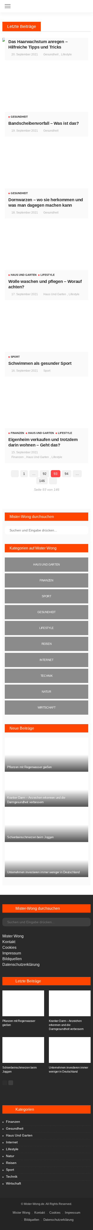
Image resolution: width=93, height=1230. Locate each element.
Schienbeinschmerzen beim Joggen (30, 837)
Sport (15, 357)
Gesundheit (50, 54)
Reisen (11, 1163)
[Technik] (46, 676)
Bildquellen (12, 959)
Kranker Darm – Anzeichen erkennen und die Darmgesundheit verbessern (66, 1025)
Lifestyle (66, 54)
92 (44, 474)
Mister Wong (13, 936)
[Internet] (46, 660)
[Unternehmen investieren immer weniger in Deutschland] (46, 860)
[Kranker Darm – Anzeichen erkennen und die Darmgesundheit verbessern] (46, 790)
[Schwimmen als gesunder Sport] (46, 335)
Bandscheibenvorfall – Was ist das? (43, 123)
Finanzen (17, 433)
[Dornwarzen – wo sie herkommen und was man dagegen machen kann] (46, 172)
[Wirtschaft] (46, 707)
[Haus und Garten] (46, 564)
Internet (12, 1142)
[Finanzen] (46, 580)
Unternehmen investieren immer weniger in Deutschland (43, 872)
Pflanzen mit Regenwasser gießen (29, 767)
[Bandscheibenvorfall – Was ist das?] (46, 95)
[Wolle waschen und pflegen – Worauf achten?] (46, 253)
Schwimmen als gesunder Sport (40, 363)
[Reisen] (46, 644)
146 (42, 481)
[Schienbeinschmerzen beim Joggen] (46, 825)
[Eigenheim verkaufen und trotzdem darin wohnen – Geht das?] (46, 412)
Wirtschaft (13, 1183)
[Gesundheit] (46, 612)
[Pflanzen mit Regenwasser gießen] (46, 755)
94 (66, 474)
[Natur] (46, 692)
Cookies (9, 947)
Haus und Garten (23, 275)
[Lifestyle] (46, 628)
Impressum (11, 953)
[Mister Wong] (46, 4)
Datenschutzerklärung (21, 965)
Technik (11, 1176)
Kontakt (8, 942)
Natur (10, 1156)
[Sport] (46, 596)
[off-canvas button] (7, 6)
